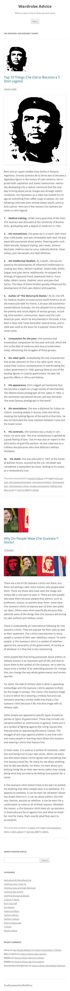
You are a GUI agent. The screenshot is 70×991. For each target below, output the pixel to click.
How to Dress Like (12, 922)
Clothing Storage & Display (16, 895)
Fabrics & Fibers (11, 911)
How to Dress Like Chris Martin (29, 957)
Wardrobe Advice (35, 6)
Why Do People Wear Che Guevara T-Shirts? (31, 540)
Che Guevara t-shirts (19, 486)
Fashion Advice (11, 915)
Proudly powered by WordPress (18, 985)
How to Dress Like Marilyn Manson (48, 965)
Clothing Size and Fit (13, 891)
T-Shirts (31, 827)
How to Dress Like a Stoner (33, 953)
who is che (9, 490)
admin (35, 490)
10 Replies (9, 550)
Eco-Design (9, 907)
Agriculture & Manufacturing (17, 880)
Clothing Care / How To (15, 884)
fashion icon (56, 486)
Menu (35, 21)
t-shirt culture (16, 831)
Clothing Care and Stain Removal (19, 887)
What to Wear (10, 930)
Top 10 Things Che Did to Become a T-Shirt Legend (32, 79)
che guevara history (41, 482)
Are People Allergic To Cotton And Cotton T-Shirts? (37, 950)
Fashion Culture (35, 478)
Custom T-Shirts (11, 899)
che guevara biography (20, 482)
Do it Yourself (10, 903)
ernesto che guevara (39, 486)
